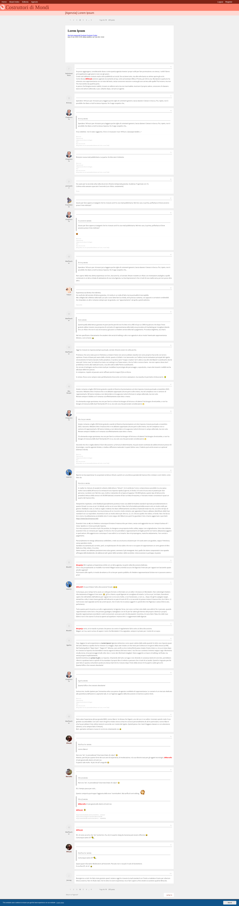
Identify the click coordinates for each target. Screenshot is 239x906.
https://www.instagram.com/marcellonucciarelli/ (89, 816)
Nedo (80, 320)
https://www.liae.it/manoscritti (87, 519)
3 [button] (76, 20)
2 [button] (73, 20)
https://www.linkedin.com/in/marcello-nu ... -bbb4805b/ (91, 818)
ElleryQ (80, 778)
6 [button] (86, 20)
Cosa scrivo (79, 305)
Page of (103, 20)
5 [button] (83, 20)
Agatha (80, 681)
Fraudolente (82, 221)
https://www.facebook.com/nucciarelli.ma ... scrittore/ (90, 814)
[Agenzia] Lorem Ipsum (79, 12)
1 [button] (70, 20)
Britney (80, 119)
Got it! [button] (230, 902)
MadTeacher (82, 744)
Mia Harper (82, 419)
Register (228, 2)
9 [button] (91, 20)
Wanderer (81, 483)
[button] (67, 19)
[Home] (2, 7)
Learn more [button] (60, 902)
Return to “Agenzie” (72, 895)
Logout (220, 2)
